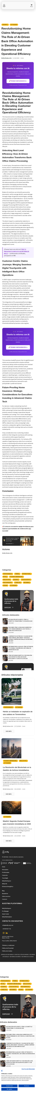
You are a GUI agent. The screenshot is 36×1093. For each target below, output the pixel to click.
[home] (4, 5)
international (26, 574)
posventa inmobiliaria (16, 577)
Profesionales (7, 574)
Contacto (4, 899)
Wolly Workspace (6, 881)
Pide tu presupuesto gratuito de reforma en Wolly (16, 251)
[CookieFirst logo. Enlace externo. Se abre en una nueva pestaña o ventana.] (2, 1071)
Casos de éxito (25, 580)
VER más (9, 731)
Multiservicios (7, 582)
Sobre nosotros (6, 896)
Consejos (18, 582)
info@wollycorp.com (7, 925)
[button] (31, 5)
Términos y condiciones (8, 945)
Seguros (5, 25)
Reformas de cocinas (27, 956)
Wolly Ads (4, 884)
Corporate (5, 875)
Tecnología (5, 878)
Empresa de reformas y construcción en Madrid (15, 954)
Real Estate (6, 580)
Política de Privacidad (7, 948)
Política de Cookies (7, 951)
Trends (17, 574)
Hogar (5, 585)
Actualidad (14, 25)
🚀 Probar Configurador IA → (18, 347)
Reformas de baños (15, 956)
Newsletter (5, 893)
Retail (5, 577)
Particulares (5, 870)
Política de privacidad (28, 1069)
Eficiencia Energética (7, 886)
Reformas (27, 582)
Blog (3, 891)
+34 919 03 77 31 (6, 929)
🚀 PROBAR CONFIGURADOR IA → (18, 81)
